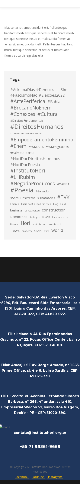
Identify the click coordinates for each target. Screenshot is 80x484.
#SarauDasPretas (22, 198)
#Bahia (53, 101)
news (15, 230)
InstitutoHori (39, 224)
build (63, 203)
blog (55, 203)
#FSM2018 (36, 146)
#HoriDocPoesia (25, 164)
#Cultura (47, 114)
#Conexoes (22, 114)
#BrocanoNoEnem (31, 107)
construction (53, 210)
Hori (25, 223)
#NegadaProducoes (32, 183)
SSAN (38, 230)
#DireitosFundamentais (27, 120)
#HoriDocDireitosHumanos (35, 158)
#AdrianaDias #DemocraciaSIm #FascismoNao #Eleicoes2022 (38, 92)
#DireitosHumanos (37, 126)
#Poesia (21, 190)
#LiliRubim (22, 177)
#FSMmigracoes (57, 146)
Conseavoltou (32, 210)
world (57, 230)
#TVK (63, 197)
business (16, 210)
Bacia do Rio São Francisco (36, 203)
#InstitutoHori (27, 170)
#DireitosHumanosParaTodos (26, 133)
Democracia (18, 216)
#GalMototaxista (22, 152)
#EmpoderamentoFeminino (41, 139)
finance (14, 224)
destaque (34, 217)
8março (14, 203)
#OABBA (63, 184)
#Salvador (43, 191)
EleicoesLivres (60, 217)
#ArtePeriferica (27, 101)
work (46, 230)
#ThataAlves (46, 198)
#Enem (18, 146)
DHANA (46, 217)
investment (55, 224)
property (27, 230)
